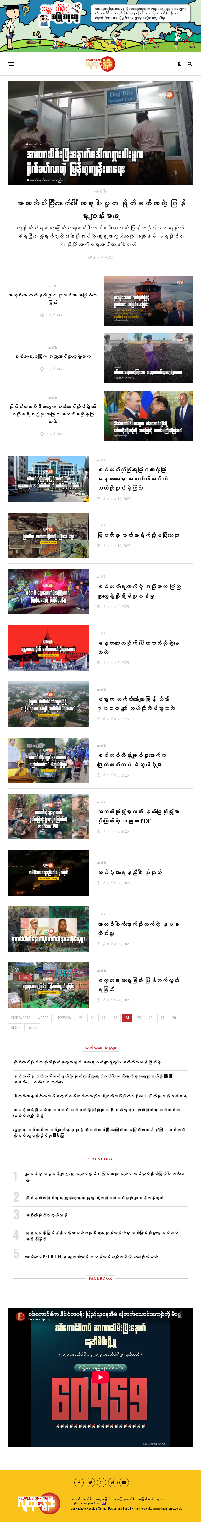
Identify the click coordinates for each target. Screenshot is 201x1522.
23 (115, 1017)
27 (162, 1017)
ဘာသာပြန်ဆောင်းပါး (124, 1499)
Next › (15, 1027)
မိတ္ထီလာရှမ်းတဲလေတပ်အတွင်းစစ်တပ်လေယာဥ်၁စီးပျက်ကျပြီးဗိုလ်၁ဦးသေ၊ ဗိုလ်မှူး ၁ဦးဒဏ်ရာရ (100, 1096)
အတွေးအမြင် (102, 1499)
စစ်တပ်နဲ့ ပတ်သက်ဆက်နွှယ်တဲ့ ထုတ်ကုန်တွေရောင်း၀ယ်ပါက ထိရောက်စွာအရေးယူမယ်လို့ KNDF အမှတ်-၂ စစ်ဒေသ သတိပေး (93, 1079)
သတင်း (75, 1499)
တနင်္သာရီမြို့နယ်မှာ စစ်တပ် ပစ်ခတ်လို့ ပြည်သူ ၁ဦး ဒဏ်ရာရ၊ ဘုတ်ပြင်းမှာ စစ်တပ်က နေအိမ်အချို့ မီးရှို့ (96, 1113)
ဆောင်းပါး (87, 1499)
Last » (32, 1027)
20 (81, 1017)
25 (139, 1017)
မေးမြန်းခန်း (145, 1499)
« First (43, 1017)
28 (174, 1017)
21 (92, 1017)
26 (151, 1017)
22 (103, 1017)
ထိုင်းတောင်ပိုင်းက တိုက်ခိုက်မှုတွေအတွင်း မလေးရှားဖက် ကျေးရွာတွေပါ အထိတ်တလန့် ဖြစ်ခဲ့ (87, 1062)
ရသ (159, 1499)
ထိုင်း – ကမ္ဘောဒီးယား (86, 1503)
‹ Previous (63, 1017)
